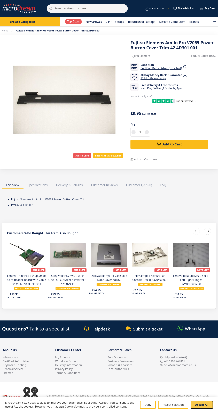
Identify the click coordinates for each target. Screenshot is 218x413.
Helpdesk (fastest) (175, 358)
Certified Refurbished (16, 361)
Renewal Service (13, 369)
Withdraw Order (65, 361)
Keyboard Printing (14, 365)
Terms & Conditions (68, 373)
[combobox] (87, 8)
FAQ (163, 185)
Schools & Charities (119, 365)
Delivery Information (68, 365)
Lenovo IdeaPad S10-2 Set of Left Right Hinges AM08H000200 (191, 280)
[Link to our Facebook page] (26, 390)
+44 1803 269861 (174, 361)
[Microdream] (19, 8)
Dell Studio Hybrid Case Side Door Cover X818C (109, 278)
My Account (62, 358)
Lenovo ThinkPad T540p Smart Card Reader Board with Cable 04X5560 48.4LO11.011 (26, 280)
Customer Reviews (104, 185)
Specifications (38, 185)
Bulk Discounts (117, 358)
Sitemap (8, 373)
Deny (148, 405)
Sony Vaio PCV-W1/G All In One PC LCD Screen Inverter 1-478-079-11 (67, 280)
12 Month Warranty (153, 78)
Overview (12, 185)
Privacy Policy (64, 369)
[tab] (13, 185)
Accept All (201, 405)
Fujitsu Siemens (140, 56)
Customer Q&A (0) (139, 185)
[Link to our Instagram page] (34, 390)
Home (5, 30)
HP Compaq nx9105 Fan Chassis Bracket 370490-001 (150, 278)
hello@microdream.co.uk (180, 365)
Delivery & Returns (69, 185)
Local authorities (118, 369)
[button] (157, 9)
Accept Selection (173, 405)
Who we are (10, 358)
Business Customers (120, 361)
